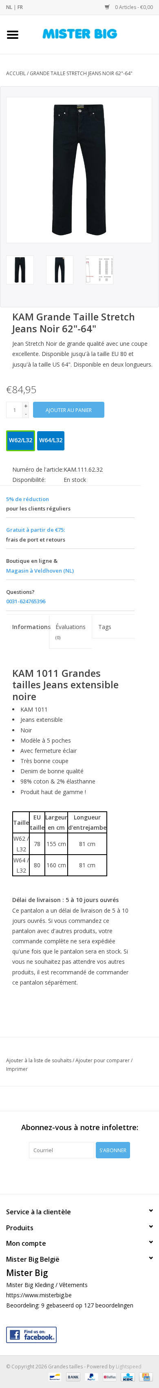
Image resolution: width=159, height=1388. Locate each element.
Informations (30, 627)
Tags (104, 627)
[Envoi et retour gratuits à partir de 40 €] (92, 34)
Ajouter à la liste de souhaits (38, 1060)
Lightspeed (128, 1366)
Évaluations (70, 631)
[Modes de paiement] (54, 1376)
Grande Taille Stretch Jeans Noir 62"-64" (81, 73)
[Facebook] (79, 1333)
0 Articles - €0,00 (133, 7)
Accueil (16, 73)
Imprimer (17, 1069)
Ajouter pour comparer (103, 1060)
